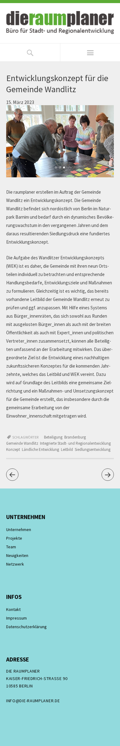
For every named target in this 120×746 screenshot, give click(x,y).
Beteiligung (53, 437)
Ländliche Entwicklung (40, 449)
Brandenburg (75, 437)
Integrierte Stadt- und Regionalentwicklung (75, 443)
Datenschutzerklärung (26, 626)
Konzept (13, 449)
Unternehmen (18, 529)
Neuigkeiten (17, 555)
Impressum (16, 618)
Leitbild (67, 449)
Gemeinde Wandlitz (22, 443)
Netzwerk (15, 564)
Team (11, 547)
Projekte (14, 538)
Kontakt (13, 609)
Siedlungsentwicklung (92, 449)
